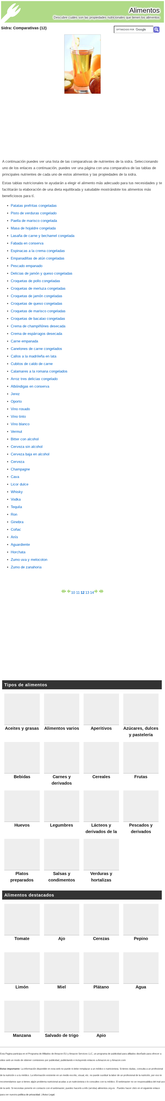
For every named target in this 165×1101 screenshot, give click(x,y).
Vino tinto (18, 416)
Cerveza (17, 462)
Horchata (18, 552)
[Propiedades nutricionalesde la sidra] (82, 64)
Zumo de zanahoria (26, 567)
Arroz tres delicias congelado (34, 379)
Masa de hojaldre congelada (33, 228)
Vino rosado (20, 409)
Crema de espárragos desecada (36, 334)
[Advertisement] (82, 126)
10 (73, 592)
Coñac (16, 529)
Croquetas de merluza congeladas (38, 288)
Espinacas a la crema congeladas (38, 251)
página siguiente (96, 591)
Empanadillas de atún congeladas (37, 258)
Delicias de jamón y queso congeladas (41, 273)
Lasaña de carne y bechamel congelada (42, 236)
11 (78, 592)
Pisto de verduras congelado (34, 213)
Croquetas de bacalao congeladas (38, 319)
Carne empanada (24, 341)
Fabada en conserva (27, 243)
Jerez (15, 394)
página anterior (68, 591)
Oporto (16, 401)
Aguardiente (20, 545)
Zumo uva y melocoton (29, 560)
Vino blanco (20, 424)
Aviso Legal (48, 1094)
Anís (14, 537)
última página (101, 591)
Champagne (20, 469)
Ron (14, 514)
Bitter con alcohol (25, 439)
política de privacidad (29, 1094)
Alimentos (144, 10)
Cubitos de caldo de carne (32, 364)
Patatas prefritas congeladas (34, 206)
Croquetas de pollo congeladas (35, 281)
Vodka (16, 499)
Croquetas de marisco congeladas (38, 311)
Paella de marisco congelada (34, 221)
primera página (63, 591)
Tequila (16, 507)
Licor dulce (19, 484)
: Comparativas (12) (24, 28)
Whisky (17, 492)
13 (87, 592)
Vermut (16, 432)
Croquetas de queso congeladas (36, 304)
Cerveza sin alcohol (27, 447)
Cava (15, 477)
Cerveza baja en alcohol (30, 454)
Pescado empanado (26, 266)
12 (82, 592)
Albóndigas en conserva (30, 386)
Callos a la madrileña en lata (33, 356)
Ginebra (17, 522)
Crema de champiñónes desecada (38, 326)
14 (92, 592)
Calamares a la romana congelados (39, 371)
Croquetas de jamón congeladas (36, 296)
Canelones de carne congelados (36, 349)
